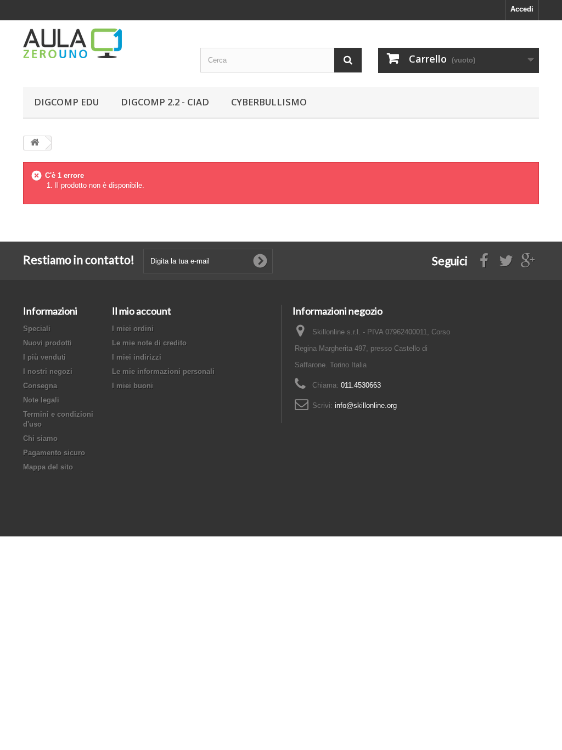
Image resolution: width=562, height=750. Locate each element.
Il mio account (141, 311)
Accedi (521, 9)
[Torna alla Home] (34, 143)
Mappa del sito (48, 467)
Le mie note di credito (149, 343)
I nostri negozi (47, 371)
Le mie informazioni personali (163, 371)
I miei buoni (132, 386)
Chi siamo (40, 438)
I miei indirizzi (136, 357)
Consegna (40, 386)
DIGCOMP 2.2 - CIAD (165, 102)
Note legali (41, 400)
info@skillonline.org (366, 405)
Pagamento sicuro (54, 453)
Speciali (36, 328)
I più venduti (44, 357)
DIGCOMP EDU (66, 102)
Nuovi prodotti (47, 343)
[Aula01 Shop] (103, 43)
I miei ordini (133, 328)
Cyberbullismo (269, 102)
